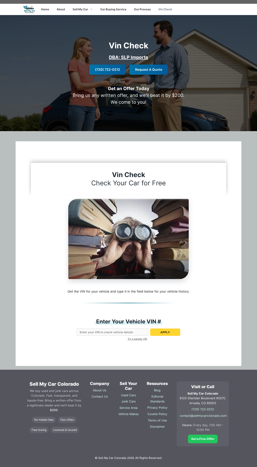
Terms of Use (157, 420)
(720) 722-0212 (107, 69)
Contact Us (100, 396)
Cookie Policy (157, 414)
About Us (99, 390)
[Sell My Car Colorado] (29, 9)
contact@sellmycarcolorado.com (203, 416)
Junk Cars (128, 401)
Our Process (142, 9)
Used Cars (128, 395)
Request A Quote (148, 69)
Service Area (128, 408)
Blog (157, 390)
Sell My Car (80, 9)
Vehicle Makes (128, 414)
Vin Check (165, 9)
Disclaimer (157, 426)
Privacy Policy (157, 407)
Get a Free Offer (202, 439)
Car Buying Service (113, 9)
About (61, 9)
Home (45, 9)
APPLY (165, 332)
